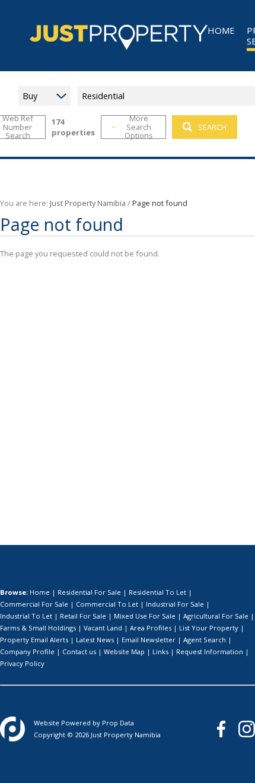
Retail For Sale (83, 615)
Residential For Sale (89, 592)
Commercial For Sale (34, 604)
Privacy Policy (22, 663)
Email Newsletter (149, 639)
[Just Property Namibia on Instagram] (246, 729)
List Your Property (208, 627)
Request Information (209, 651)
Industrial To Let (26, 615)
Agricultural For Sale (215, 615)
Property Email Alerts (34, 639)
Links (160, 651)
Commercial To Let (107, 604)
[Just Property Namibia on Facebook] (221, 729)
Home (40, 592)
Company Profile (27, 651)
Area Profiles (150, 627)
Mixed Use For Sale (145, 615)
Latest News (95, 639)
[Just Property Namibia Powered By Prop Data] (12, 729)
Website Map (124, 651)
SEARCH (212, 127)
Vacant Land (103, 627)
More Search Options (139, 127)
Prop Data (118, 722)
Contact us (79, 651)
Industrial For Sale (175, 604)
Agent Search (204, 639)
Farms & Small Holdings (38, 627)
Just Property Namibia (88, 203)
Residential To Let (157, 592)
